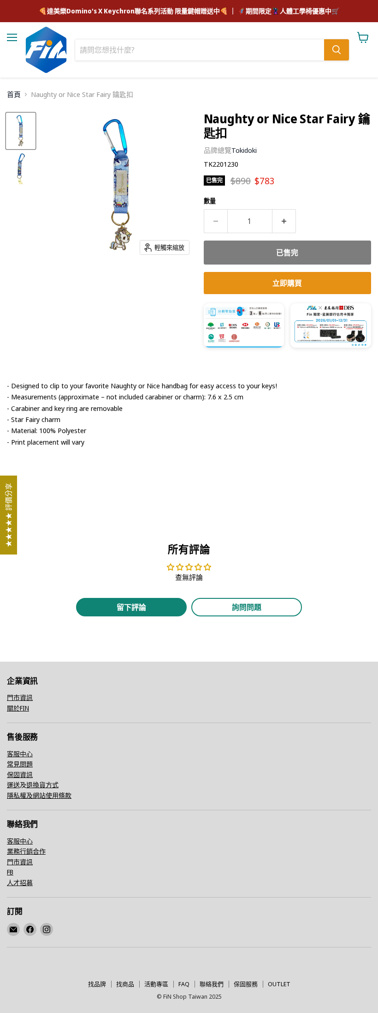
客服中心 (20, 753)
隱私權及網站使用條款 (39, 795)
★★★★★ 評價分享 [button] (8, 515)
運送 (13, 784)
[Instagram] (46, 929)
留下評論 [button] (131, 607)
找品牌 (97, 984)
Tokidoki (244, 150)
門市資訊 (20, 697)
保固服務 (246, 984)
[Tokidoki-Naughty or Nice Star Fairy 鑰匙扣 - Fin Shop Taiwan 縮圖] (20, 131)
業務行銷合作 (26, 851)
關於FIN (18, 708)
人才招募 (20, 882)
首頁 (14, 94)
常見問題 (20, 764)
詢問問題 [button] (246, 607)
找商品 (125, 984)
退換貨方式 (42, 784)
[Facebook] (30, 929)
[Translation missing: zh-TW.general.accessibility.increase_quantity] (284, 221)
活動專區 (156, 984)
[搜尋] (336, 49)
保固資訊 (20, 774)
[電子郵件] (13, 929)
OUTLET (279, 984)
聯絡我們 (212, 984)
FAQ (183, 984)
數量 (210, 201)
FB (10, 872)
